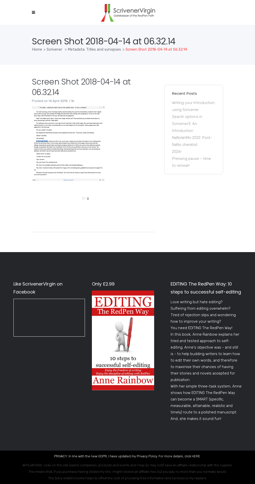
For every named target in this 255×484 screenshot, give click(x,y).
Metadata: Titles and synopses (94, 49)
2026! (176, 151)
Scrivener (54, 49)
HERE (196, 456)
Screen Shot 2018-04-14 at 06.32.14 (81, 87)
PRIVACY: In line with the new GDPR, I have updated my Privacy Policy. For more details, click (123, 456)
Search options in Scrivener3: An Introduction (187, 123)
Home (37, 49)
